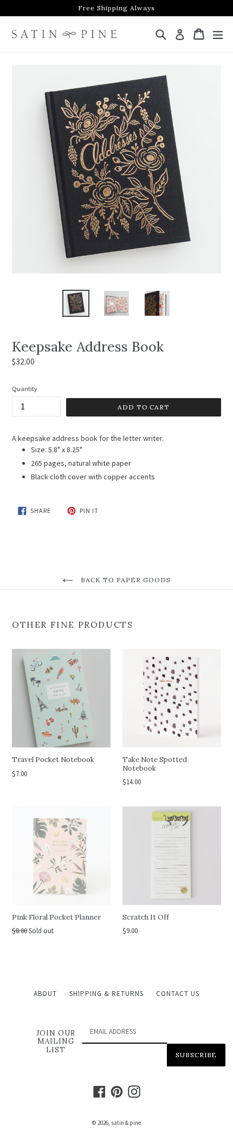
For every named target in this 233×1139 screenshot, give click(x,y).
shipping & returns (106, 993)
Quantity (24, 389)
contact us (177, 993)
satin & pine (126, 1123)
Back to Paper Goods (125, 580)
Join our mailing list (55, 1042)
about (45, 993)
